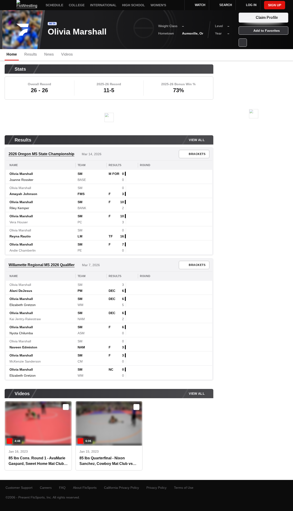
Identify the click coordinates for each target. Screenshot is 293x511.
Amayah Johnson (23, 194)
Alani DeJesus (20, 291)
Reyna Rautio (20, 236)
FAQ (62, 487)
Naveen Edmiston (23, 347)
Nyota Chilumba (21, 333)
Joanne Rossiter (21, 180)
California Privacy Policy (121, 487)
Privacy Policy (156, 487)
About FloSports (85, 487)
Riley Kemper (19, 208)
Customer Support (19, 487)
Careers (46, 487)
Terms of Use (183, 487)
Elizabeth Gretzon (22, 305)
